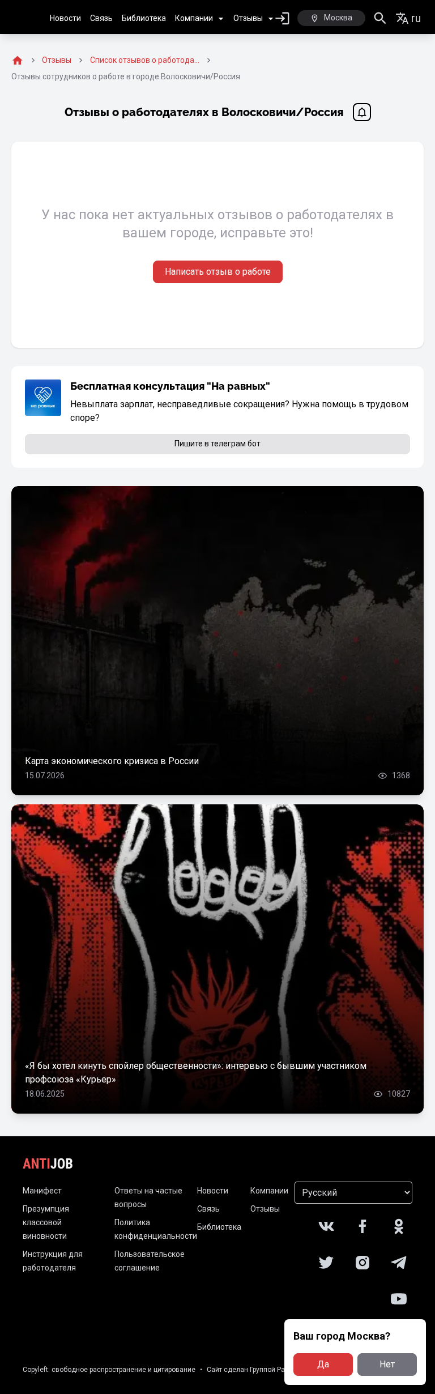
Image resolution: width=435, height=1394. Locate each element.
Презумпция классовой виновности (46, 1222)
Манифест (42, 1190)
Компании (194, 18)
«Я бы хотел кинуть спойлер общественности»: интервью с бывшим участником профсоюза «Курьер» (195, 1072)
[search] (380, 18)
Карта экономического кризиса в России (112, 761)
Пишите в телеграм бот (217, 443)
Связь (101, 18)
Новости (65, 18)
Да (323, 1364)
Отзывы (248, 18)
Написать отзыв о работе (218, 271)
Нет (387, 1364)
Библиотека (144, 18)
